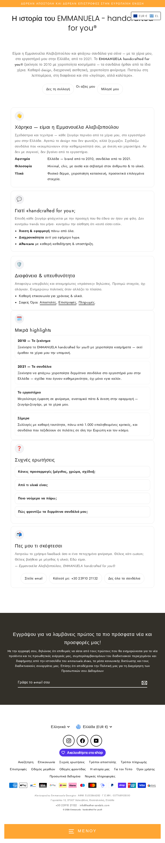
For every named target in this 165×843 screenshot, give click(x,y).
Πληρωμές (87, 302)
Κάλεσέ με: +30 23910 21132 (75, 578)
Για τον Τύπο (123, 769)
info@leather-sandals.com (94, 805)
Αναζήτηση (26, 762)
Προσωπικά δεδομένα (65, 776)
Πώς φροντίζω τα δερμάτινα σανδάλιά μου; (53, 511)
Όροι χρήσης (146, 769)
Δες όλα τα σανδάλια (124, 578)
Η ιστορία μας (100, 769)
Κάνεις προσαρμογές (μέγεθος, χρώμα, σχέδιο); (57, 471)
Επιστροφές (67, 302)
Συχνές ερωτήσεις (72, 762)
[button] (145, 16)
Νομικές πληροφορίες (100, 776)
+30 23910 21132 (66, 805)
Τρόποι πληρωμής (134, 762)
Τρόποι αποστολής (102, 762)
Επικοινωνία (46, 762)
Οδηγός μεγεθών (43, 769)
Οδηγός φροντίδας (73, 769)
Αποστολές (48, 302)
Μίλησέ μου (110, 89)
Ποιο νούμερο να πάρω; (37, 498)
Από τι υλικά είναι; (33, 485)
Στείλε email (34, 578)
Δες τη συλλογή (58, 89)
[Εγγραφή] (143, 682)
